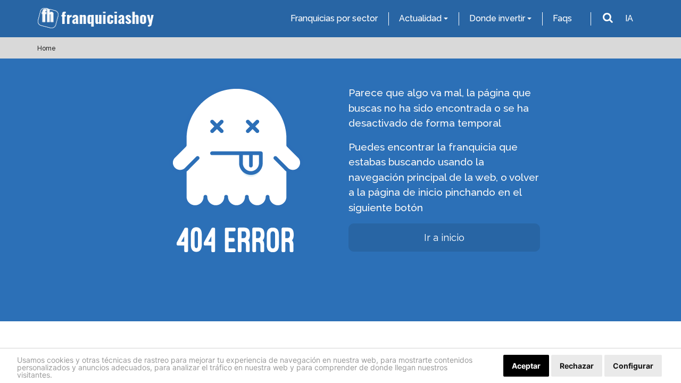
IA (629, 18)
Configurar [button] (633, 365)
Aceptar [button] (526, 365)
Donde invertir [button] (497, 18)
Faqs (562, 18)
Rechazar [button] (577, 365)
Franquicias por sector (334, 18)
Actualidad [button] (420, 18)
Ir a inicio (444, 237)
